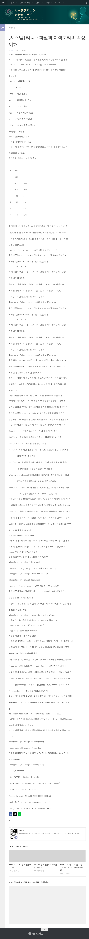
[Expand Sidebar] (2, 27)
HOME (4, 3)
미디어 (48, 3)
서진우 (13, 50)
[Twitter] (33, 933)
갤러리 (38, 3)
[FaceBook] (29, 933)
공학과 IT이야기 (26, 3)
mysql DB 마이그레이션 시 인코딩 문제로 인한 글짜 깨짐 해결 (71, 867)
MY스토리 (58, 3)
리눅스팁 (12, 28)
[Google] (37, 933)
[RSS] (41, 933)
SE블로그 (12, 3)
